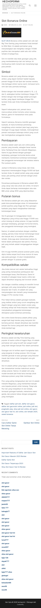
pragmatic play (7, 409)
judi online (27, 406)
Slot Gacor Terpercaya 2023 (12, 463)
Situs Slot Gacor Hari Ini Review (13, 467)
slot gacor (33, 409)
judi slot (35, 406)
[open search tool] (30, 5)
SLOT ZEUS (6, 41)
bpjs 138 (5, 558)
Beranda (5, 13)
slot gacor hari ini (8, 412)
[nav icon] (35, 5)
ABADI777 (6, 497)
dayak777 (5, 561)
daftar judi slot (15, 404)
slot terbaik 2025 (30, 412)
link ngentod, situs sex (10, 490)
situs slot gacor (8, 554)
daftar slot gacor (28, 404)
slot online (19, 412)
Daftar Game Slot (8, 460)
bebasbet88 (6, 583)
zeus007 (5, 547)
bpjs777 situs (7, 572)
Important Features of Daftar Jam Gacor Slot (19, 453)
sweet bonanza (7, 414)
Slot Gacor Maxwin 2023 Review (14, 456)
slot (3, 515)
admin (5, 25)
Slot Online (28, 25)
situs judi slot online (21, 409)
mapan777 (6, 501)
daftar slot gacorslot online (12, 406)
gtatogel (5, 576)
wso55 (4, 586)
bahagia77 (6, 511)
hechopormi (10, 1)
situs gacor (6, 494)
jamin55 (5, 504)
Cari (36, 442)
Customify (20, 604)
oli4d (3, 568)
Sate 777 (5, 508)
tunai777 (5, 540)
